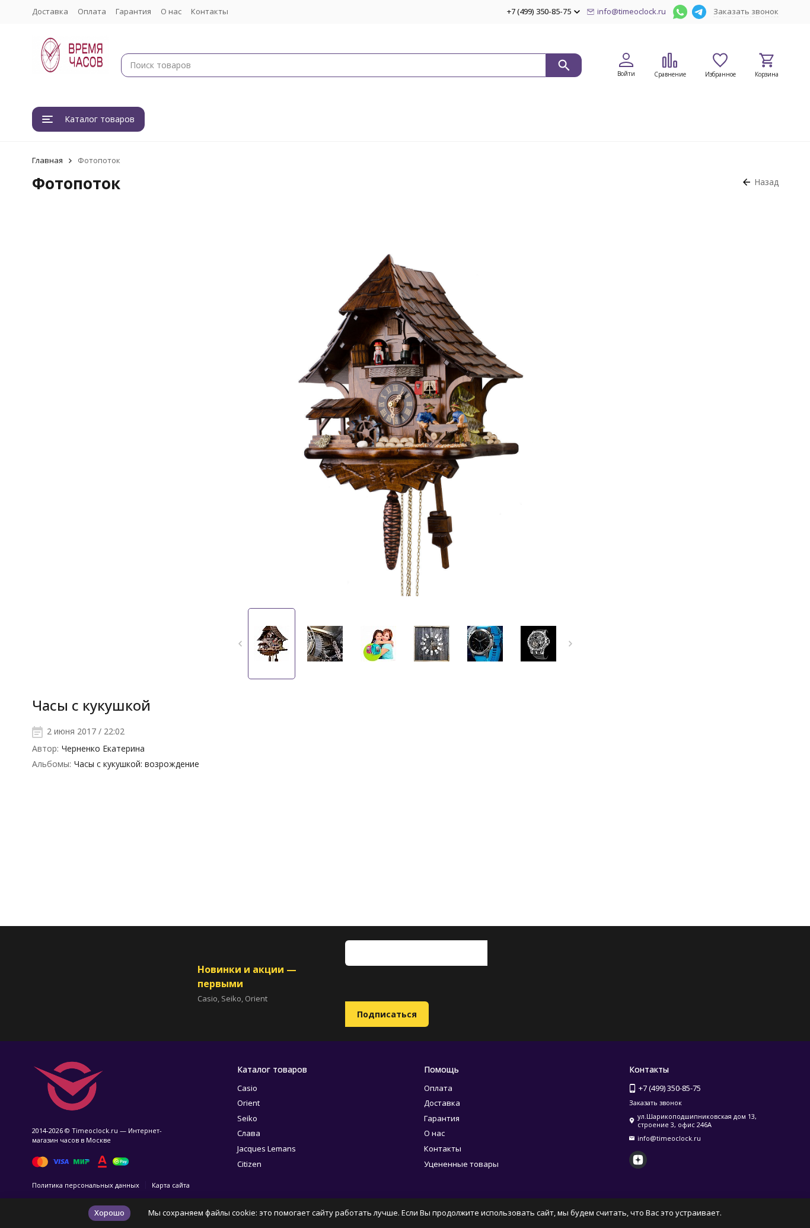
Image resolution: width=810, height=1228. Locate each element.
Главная (47, 160)
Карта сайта (171, 1185)
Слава (248, 1133)
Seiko (247, 1118)
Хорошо (109, 1212)
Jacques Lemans (266, 1148)
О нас (171, 11)
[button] (240, 643)
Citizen (249, 1164)
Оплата (92, 11)
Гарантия (133, 11)
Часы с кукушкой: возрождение (136, 763)
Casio (247, 1088)
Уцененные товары (461, 1164)
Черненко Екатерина (103, 748)
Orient (248, 1102)
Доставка (50, 11)
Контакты (209, 11)
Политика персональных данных (85, 1185)
